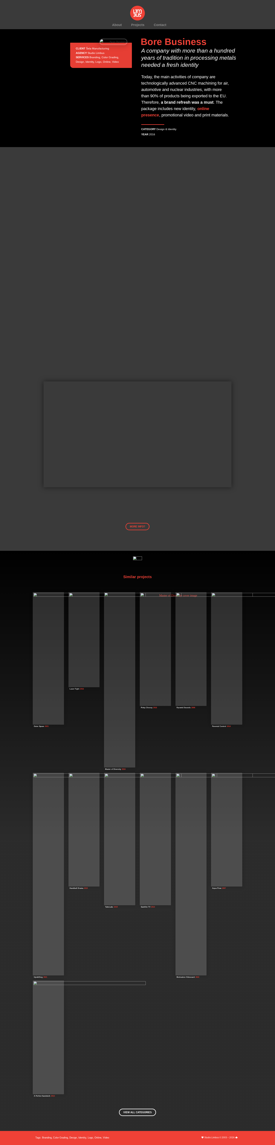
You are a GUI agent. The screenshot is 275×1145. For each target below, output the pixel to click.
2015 (86, 888)
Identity (89, 61)
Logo (98, 61)
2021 (47, 726)
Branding (94, 57)
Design (80, 61)
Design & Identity (166, 129)
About (117, 25)
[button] (137, 526)
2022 (197, 977)
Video (115, 61)
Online (107, 61)
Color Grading (110, 57)
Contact (160, 25)
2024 (124, 769)
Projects (137, 25)
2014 (229, 726)
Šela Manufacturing (97, 48)
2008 (193, 708)
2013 (153, 907)
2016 (152, 134)
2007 (224, 888)
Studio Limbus (96, 52)
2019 (116, 907)
